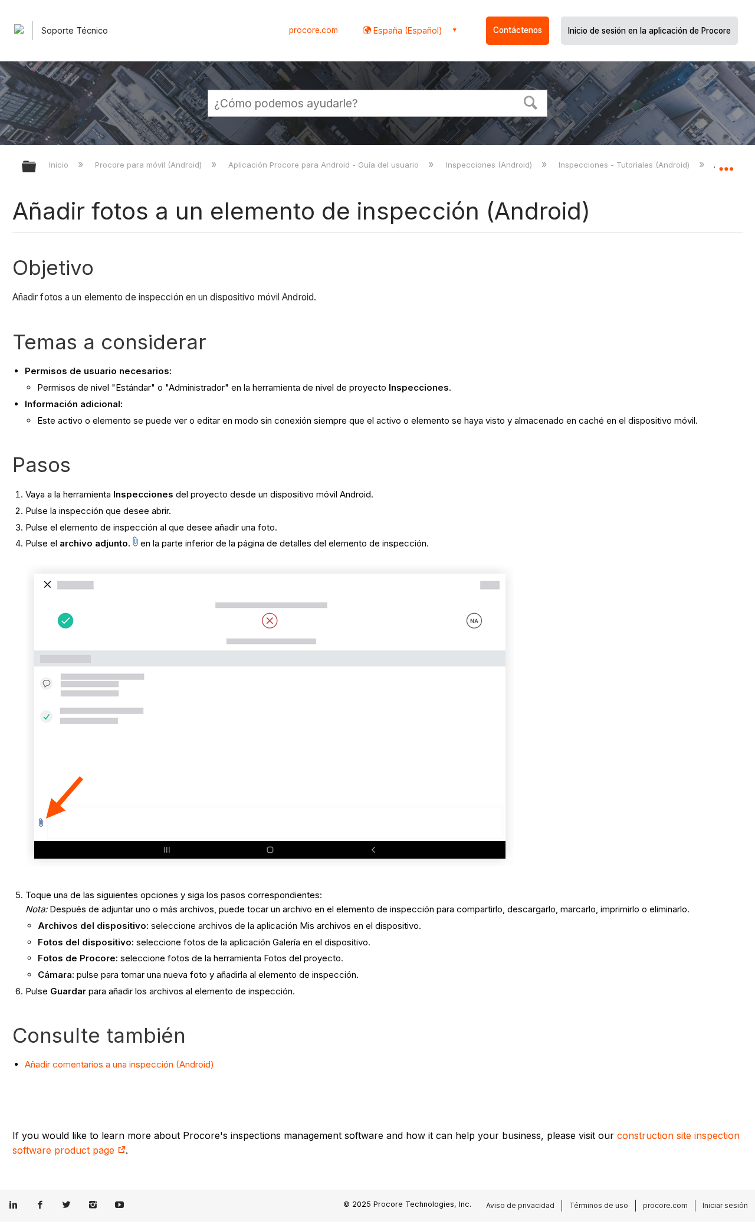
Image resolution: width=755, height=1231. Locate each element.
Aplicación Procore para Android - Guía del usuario (324, 164)
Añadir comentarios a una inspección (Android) (119, 1064)
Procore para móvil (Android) (149, 164)
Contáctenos (517, 30)
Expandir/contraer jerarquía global (36, 167)
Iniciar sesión (725, 1205)
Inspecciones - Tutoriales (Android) (625, 164)
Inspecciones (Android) (490, 164)
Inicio (60, 164)
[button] (530, 101)
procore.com (313, 30)
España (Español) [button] (406, 30)
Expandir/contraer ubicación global (726, 163)
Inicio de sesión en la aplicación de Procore (649, 30)
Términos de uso (598, 1205)
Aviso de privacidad (520, 1205)
